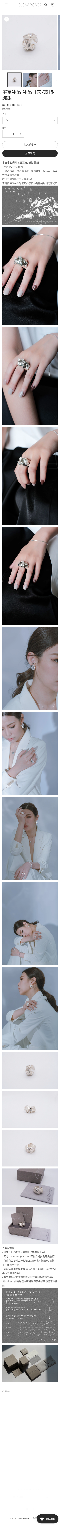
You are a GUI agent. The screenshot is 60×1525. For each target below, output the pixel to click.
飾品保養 (10, 1454)
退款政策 (36, 1518)
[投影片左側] (3, 80)
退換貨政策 (11, 1467)
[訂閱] (46, 1494)
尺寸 (4, 114)
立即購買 (30, 153)
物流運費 (10, 1440)
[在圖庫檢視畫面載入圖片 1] (14, 79)
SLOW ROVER (23, 1518)
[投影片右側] (56, 80)
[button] (6, 5)
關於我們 (10, 1419)
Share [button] (8, 1391)
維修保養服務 (13, 1460)
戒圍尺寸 (10, 1447)
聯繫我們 (10, 1474)
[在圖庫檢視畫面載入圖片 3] (45, 79)
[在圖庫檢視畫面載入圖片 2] (30, 79)
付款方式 (10, 1433)
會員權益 (10, 1426)
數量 (4, 127)
